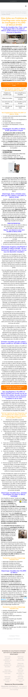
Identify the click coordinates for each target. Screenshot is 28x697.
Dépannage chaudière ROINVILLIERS (20, 658)
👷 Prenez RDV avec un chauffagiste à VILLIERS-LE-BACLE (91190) (14, 387)
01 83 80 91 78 (13, 1)
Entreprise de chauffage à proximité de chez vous (11, 11)
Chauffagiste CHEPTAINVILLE (13, 638)
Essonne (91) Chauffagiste (21, 13)
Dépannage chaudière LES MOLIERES (7, 665)
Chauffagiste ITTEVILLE (14, 635)
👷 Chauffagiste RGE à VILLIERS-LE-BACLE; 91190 (14, 84)
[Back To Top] (24, 693)
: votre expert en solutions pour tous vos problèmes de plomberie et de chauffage (14, 688)
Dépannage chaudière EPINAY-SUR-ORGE (7, 671)
